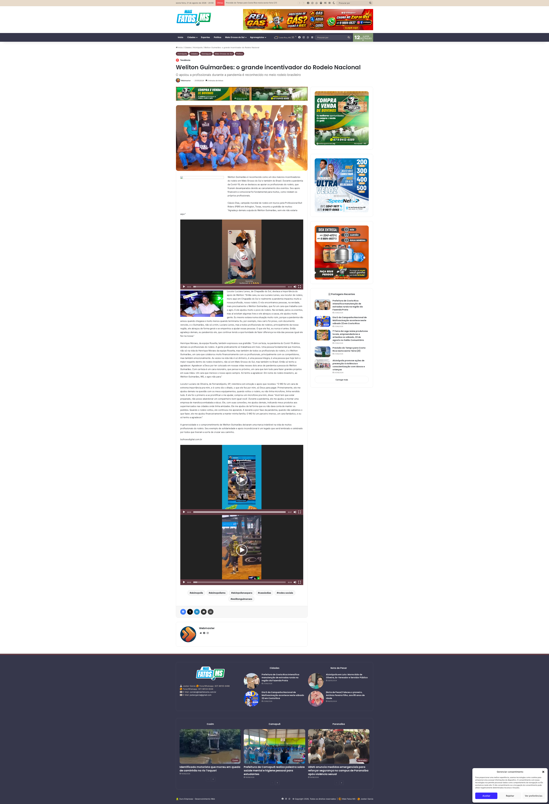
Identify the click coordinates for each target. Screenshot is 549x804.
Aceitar (486, 795)
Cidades (191, 37)
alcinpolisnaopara (242, 592)
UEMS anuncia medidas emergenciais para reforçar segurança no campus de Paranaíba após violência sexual (338, 770)
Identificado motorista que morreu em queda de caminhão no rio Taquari (210, 768)
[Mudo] (295, 286)
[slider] (239, 286)
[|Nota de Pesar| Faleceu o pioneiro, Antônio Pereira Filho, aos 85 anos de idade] (316, 699)
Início (180, 37)
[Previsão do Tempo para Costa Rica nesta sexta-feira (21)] (322, 351)
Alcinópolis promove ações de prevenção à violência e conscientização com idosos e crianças (349, 365)
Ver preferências (533, 795)
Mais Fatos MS (348, 799)
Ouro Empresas (186, 799)
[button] (543, 771)
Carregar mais (342, 380)
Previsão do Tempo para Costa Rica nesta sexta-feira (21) (349, 349)
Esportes (205, 37)
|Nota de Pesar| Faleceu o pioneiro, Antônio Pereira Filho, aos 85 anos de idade (345, 695)
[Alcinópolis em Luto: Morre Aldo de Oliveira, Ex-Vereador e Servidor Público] (316, 681)
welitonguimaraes (242, 598)
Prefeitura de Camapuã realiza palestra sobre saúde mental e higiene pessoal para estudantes (274, 770)
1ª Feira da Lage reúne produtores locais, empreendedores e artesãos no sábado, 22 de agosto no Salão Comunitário (350, 336)
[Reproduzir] (184, 286)
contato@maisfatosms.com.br (203, 692)
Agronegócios (257, 37)
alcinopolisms (217, 592)
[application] (241, 255)
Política (217, 37)
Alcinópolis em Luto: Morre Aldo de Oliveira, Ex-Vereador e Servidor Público (347, 676)
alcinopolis (197, 592)
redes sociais (285, 592)
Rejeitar (510, 795)
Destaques (206, 54)
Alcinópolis (198, 47)
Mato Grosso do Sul (234, 37)
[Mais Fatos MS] (194, 17)
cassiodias (265, 592)
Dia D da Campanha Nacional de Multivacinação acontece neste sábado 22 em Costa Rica (350, 320)
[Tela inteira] (299, 286)
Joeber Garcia (367, 799)
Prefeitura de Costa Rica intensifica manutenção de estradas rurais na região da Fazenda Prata (348, 305)
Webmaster (186, 80)
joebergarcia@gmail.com (200, 695)
